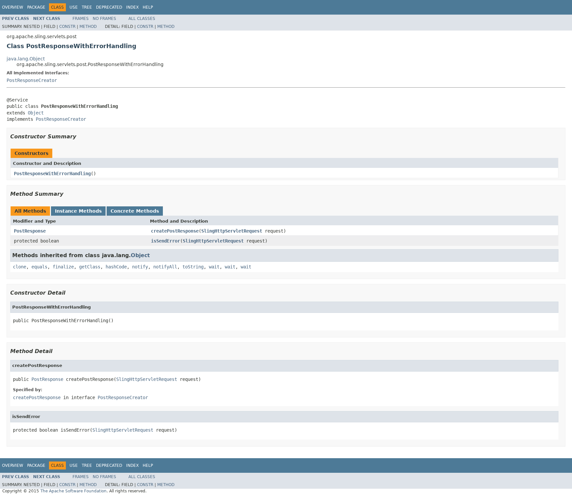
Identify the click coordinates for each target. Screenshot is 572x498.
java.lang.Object (26, 58)
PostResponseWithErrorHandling (52, 173)
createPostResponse (175, 231)
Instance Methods (78, 211)
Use (74, 7)
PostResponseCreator (32, 80)
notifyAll (165, 266)
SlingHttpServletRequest (231, 231)
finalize (63, 266)
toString (193, 266)
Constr (67, 26)
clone (19, 266)
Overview (12, 7)
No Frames (104, 18)
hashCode (116, 266)
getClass (89, 266)
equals (39, 266)
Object (36, 112)
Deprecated (109, 7)
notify (140, 266)
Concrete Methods (135, 211)
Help (148, 7)
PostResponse (30, 231)
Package (36, 7)
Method (88, 26)
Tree (87, 7)
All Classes (141, 18)
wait (214, 266)
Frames (80, 18)
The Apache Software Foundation (73, 491)
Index (132, 7)
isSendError (165, 241)
